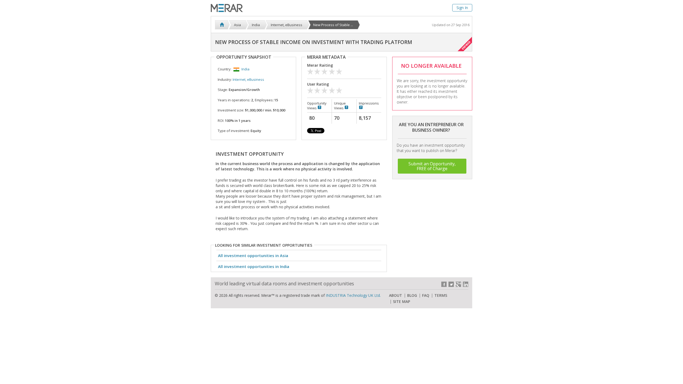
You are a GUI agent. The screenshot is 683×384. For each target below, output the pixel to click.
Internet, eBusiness (248, 79)
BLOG (412, 295)
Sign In (462, 7)
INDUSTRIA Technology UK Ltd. (353, 295)
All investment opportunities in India (253, 266)
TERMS (440, 295)
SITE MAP (401, 301)
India (245, 69)
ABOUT (395, 295)
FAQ (425, 295)
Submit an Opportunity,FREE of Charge (432, 166)
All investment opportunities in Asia (253, 255)
